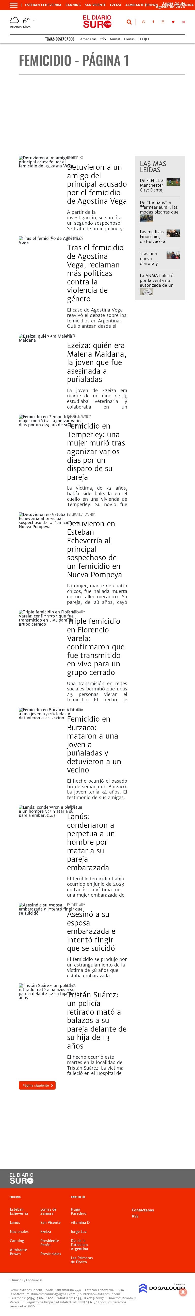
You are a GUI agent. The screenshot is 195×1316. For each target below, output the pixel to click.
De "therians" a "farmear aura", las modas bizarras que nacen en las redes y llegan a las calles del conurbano (159, 214)
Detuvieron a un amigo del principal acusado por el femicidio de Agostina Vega (97, 184)
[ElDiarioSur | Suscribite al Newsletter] (183, 22)
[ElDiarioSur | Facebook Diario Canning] (153, 22)
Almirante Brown (141, 5)
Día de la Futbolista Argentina (79, 1244)
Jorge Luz (79, 1231)
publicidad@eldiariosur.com (100, 1294)
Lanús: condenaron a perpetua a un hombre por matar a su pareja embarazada (91, 842)
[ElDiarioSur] (22, 1182)
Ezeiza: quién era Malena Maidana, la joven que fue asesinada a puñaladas (96, 362)
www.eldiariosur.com (26, 1290)
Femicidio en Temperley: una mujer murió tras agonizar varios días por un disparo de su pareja (96, 451)
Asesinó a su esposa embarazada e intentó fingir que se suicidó (91, 931)
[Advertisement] (102, 115)
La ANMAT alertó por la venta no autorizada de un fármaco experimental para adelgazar (158, 287)
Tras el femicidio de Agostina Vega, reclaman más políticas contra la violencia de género (95, 273)
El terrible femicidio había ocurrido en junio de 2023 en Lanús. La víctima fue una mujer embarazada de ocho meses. (95, 889)
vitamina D (80, 1222)
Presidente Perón (49, 1242)
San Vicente (95, 5)
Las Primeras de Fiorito (82, 1260)
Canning (73, 5)
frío (103, 39)
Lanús (71, 806)
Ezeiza (115, 5)
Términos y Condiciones (26, 1280)
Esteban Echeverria (43, 5)
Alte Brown (75, 709)
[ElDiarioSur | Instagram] (163, 22)
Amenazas (88, 39)
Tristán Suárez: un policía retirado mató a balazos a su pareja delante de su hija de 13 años (96, 1020)
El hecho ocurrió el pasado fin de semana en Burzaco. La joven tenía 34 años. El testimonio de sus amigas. (97, 789)
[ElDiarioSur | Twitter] (173, 22)
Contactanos (143, 1210)
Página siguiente (36, 1085)
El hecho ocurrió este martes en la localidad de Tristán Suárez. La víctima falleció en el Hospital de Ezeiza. (95, 1068)
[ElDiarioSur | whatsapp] (143, 22)
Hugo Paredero (78, 1211)
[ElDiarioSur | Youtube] (177, 1179)
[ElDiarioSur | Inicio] (179, 1197)
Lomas (129, 39)
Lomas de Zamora (79, 416)
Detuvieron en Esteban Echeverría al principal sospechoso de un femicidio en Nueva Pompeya (94, 549)
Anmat (115, 39)
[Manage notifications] (183, 1292)
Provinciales (76, 611)
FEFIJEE (144, 39)
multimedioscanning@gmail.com (50, 1294)
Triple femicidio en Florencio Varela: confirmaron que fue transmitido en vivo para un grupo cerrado (95, 647)
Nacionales (75, 157)
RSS (135, 1216)
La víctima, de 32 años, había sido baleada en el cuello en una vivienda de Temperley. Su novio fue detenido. (97, 499)
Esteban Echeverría (81, 514)
